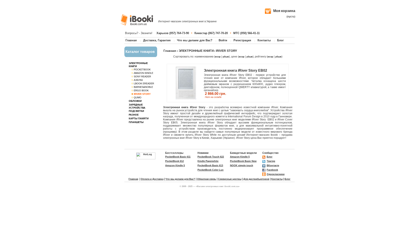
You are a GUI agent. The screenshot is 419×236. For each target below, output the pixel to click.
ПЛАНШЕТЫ (136, 122)
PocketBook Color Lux (210, 169)
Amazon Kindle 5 (240, 156)
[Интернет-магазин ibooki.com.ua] (136, 20)
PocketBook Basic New (243, 161)
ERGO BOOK (141, 90)
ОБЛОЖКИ (135, 101)
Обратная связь (206, 179)
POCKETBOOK (142, 69)
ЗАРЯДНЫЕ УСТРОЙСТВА (137, 106)
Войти (223, 40)
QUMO (137, 97)
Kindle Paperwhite (207, 161)
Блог (280, 40)
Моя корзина (284, 11)
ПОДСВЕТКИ (136, 111)
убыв (226, 56)
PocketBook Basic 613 (210, 165)
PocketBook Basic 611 (178, 156)
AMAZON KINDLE (143, 73)
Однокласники (276, 174)
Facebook (272, 169)
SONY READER (142, 76)
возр (218, 56)
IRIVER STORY (226, 50)
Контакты (264, 40)
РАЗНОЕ (134, 114)
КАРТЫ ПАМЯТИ (139, 118)
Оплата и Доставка (152, 179)
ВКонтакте (273, 165)
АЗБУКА (138, 80)
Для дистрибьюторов (256, 179)
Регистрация (242, 40)
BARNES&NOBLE (143, 87)
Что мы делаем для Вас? (194, 40)
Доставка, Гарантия (157, 40)
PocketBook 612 (174, 161)
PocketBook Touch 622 (210, 156)
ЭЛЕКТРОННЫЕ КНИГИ (196, 50)
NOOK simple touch (241, 165)
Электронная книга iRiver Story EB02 (235, 70)
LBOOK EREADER (144, 83)
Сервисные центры (229, 179)
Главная (131, 40)
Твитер (271, 161)
